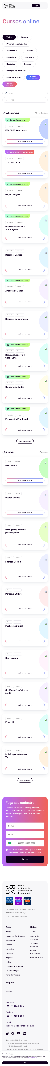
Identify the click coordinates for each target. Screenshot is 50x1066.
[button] (10, 843)
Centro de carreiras (34, 937)
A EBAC (33, 932)
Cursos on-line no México (16, 917)
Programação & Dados (15, 936)
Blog (7, 987)
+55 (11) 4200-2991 (15, 1006)
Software (9, 953)
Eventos (9, 991)
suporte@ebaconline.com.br (20, 1025)
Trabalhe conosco (34, 944)
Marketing (10, 949)
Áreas (9, 927)
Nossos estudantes (35, 952)
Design (8, 932)
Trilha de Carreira (13, 975)
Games (9, 945)
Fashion (9, 962)
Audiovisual (10, 940)
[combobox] (25, 834)
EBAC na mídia (36, 957)
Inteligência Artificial (14, 966)
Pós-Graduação (12, 970)
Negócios (9, 957)
